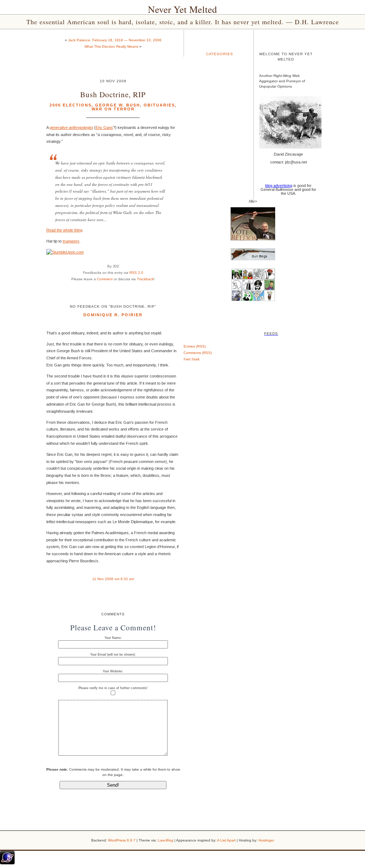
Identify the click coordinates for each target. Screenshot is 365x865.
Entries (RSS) (195, 346)
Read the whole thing (64, 230)
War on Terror (113, 109)
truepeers (71, 241)
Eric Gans (104, 127)
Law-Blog (165, 840)
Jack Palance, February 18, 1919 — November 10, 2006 (114, 40)
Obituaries (159, 105)
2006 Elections (71, 105)
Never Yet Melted (182, 9)
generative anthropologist (71, 127)
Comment (105, 279)
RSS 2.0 (136, 273)
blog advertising (278, 185)
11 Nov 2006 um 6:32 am (113, 579)
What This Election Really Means (111, 46)
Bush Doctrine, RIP (113, 94)
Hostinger (266, 840)
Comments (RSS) (198, 353)
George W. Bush (117, 105)
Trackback (145, 279)
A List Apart (226, 840)
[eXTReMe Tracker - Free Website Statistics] (7, 863)
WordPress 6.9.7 (121, 840)
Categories (219, 54)
